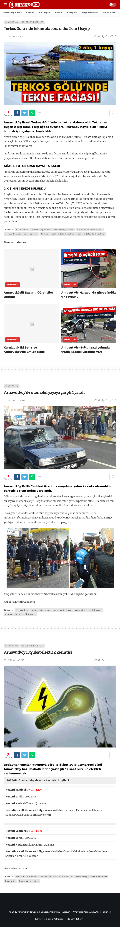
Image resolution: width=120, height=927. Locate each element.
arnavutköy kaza (62, 610)
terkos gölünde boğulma (91, 234)
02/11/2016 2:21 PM (13, 36)
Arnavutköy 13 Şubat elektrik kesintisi (38, 652)
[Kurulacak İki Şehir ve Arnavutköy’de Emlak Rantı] (31, 323)
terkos (44, 234)
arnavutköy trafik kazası (88, 610)
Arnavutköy (11, 22)
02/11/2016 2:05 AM (14, 660)
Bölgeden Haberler (32, 22)
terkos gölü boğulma (63, 234)
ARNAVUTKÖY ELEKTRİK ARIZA (56, 877)
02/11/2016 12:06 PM (14, 400)
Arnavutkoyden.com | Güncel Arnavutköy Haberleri (44, 912)
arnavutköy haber (41, 230)
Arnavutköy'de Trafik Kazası (20, 614)
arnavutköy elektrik (26, 877)
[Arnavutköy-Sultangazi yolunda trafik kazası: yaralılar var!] (88, 323)
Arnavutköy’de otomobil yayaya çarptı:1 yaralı (44, 392)
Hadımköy (10, 881)
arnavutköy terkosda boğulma (21, 234)
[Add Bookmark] (112, 113)
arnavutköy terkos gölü (89, 230)
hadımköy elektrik (29, 881)
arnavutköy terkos (64, 230)
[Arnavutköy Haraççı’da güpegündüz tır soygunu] (88, 268)
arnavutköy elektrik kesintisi (91, 877)
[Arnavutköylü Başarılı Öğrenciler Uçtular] (31, 268)
